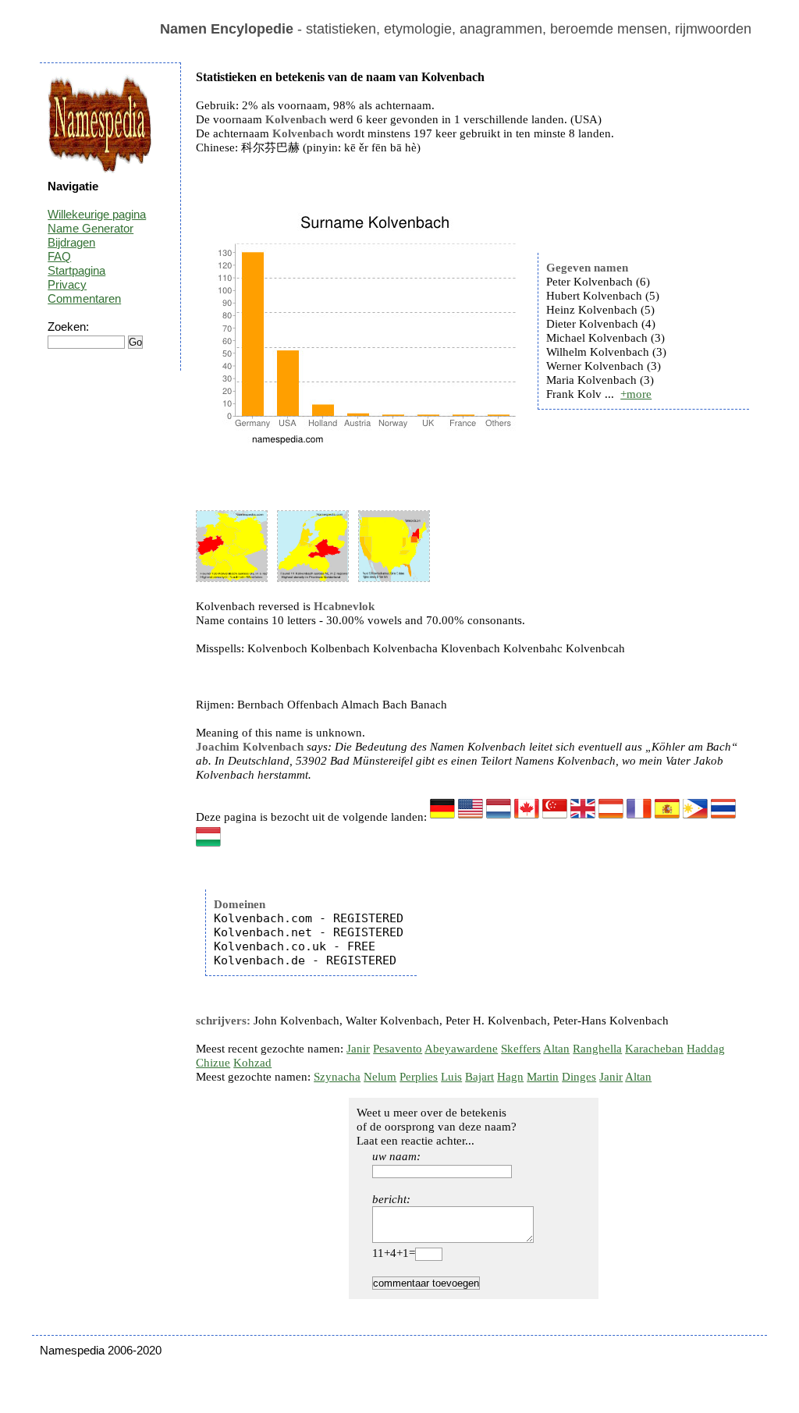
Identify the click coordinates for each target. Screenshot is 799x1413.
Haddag (706, 1048)
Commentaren (84, 298)
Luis (451, 1076)
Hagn (510, 1076)
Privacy (67, 284)
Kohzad (252, 1062)
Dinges (579, 1076)
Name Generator (90, 228)
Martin (543, 1076)
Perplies (419, 1076)
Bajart (479, 1076)
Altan (556, 1048)
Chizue (213, 1062)
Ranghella (597, 1048)
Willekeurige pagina (97, 214)
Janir (358, 1048)
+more (636, 394)
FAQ (59, 256)
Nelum (380, 1076)
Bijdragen (71, 242)
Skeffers (521, 1048)
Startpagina (76, 270)
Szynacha (337, 1076)
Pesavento (397, 1048)
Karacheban (654, 1048)
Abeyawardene (461, 1048)
